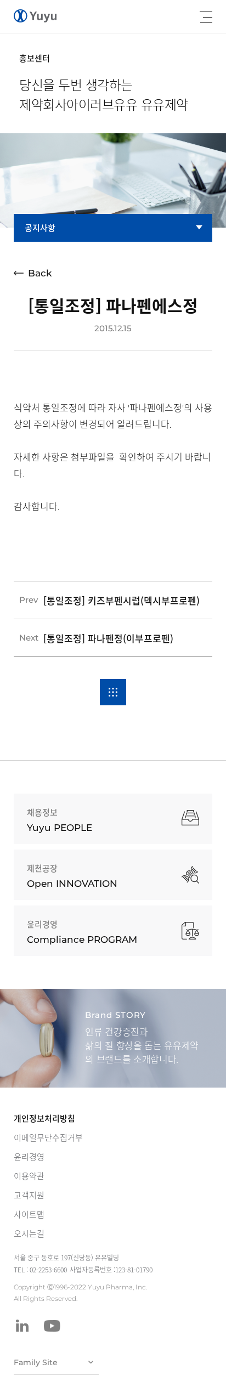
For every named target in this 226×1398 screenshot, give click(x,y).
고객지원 (29, 1195)
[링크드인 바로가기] (22, 1326)
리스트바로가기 (113, 692)
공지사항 (40, 228)
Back (40, 273)
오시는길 (29, 1233)
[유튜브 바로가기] (52, 1326)
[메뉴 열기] (206, 17)
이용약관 (29, 1176)
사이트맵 (29, 1214)
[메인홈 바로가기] (35, 16)
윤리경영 (29, 1157)
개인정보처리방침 (44, 1118)
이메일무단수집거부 (48, 1137)
